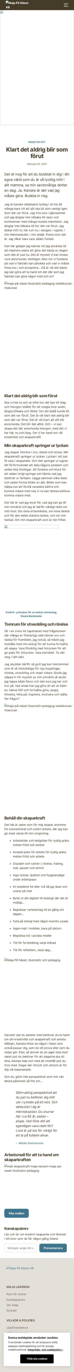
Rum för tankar (16, 1294)
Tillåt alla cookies (37, 1358)
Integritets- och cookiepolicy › (45, 1349)
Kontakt (11, 1310)
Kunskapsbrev (15, 1299)
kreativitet (36, 142)
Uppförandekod (17, 1327)
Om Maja (12, 1305)
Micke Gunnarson (31, 1143)
